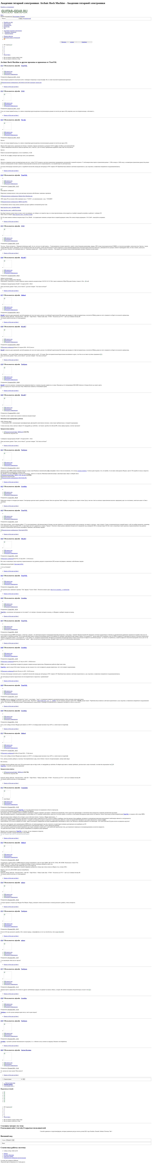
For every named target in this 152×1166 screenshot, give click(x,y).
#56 (2, 940)
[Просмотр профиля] (7, 100)
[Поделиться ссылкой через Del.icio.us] (4, 1095)
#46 (2, 598)
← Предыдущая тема (9, 1083)
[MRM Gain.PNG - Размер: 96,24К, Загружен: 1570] (14, 201)
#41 (2, 450)
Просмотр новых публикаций (12, 37)
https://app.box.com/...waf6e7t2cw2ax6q (11, 210)
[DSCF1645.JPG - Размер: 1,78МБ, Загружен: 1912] (14, 478)
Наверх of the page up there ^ (11, 86)
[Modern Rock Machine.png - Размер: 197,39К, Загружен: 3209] (16, 196)
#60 (2, 1050)
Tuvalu (23, 120)
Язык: (3, 1143)
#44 (2, 539)
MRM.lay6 (20, 432)
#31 (2, 66)
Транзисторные (9, 33)
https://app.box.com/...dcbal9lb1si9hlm (10, 207)
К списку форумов (9, 1155)
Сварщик (24, 788)
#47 (2, 621)
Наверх (6, 1153)
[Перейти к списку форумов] (14, 13)
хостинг (72, 42)
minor (23, 882)
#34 (2, 175)
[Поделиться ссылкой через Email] (4, 1098)
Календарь (7, 26)
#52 (2, 788)
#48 (2, 647)
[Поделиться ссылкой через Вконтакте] (4, 1097)
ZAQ (22, 91)
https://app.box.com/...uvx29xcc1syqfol (22, 214)
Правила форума (8, 36)
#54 (2, 882)
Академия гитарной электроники (13, 30)
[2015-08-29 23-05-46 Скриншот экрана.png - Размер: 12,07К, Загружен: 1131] (21, 82)
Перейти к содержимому (7, 7)
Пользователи (7, 25)
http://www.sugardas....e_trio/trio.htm (60, 589)
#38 (2, 326)
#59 (2, 1021)
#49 (2, 685)
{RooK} (23, 539)
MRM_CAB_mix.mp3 (20, 475)
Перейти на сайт (8, 22)
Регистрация (16, 16)
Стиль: (4, 1140)
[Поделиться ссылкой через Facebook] (4, 1093)
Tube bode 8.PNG (18, 564)
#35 (2, 226)
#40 (2, 395)
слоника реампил (82, 470)
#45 (2, 575)
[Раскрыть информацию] (11, 74)
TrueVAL (24, 66)
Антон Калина (26, 1050)
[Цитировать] (8, 73)
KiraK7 (23, 257)
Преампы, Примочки (10, 32)
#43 (2, 510)
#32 (2, 91)
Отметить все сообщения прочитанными (15, 1157)
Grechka (24, 486)
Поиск (3, 18)
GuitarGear (84, 42)
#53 (2, 842)
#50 (2, 711)
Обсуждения (7, 23)
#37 (2, 295)
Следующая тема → (9, 1085)
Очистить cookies (8, 1156)
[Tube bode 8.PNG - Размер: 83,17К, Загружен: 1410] (14, 530)
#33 (2, 120)
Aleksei (23, 295)
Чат (5, 28)
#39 (2, 364)
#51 (2, 733)
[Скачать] (4, 1101)
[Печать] (4, 1100)
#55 (2, 911)
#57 (2, 969)
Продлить (64, 42)
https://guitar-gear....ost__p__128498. (46, 700)
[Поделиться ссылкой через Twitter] (4, 1092)
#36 (2, 257)
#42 (2, 486)
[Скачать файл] (10, 432)
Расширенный (27, 18)
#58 (2, 998)
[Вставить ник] (8, 71)
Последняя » (7, 54)
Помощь (22, 16)
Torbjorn (24, 364)
